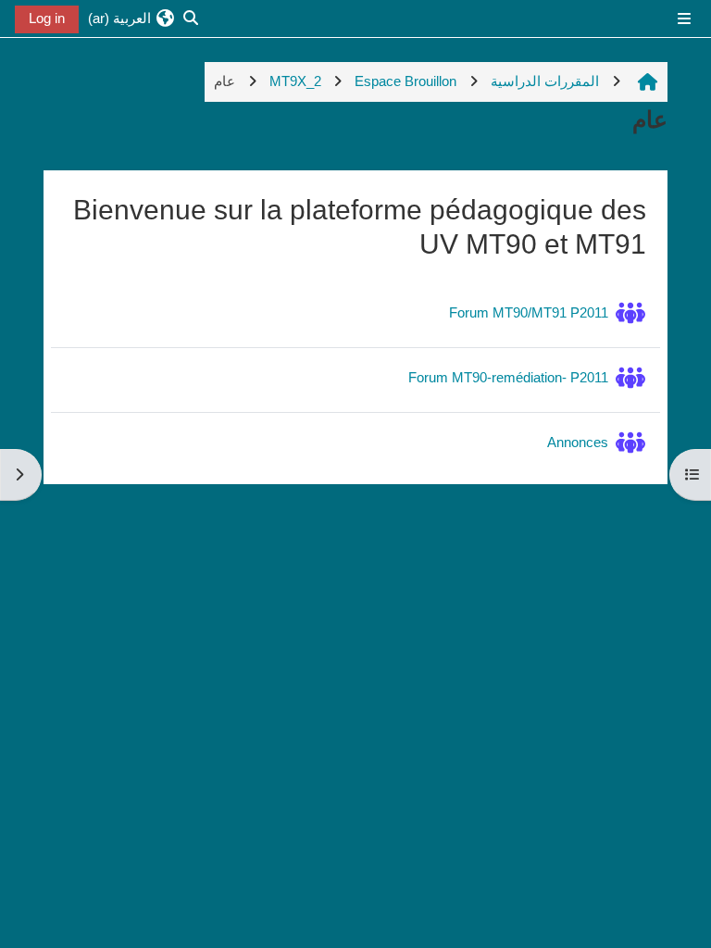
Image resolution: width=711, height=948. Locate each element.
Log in (47, 18)
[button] (132, 18)
